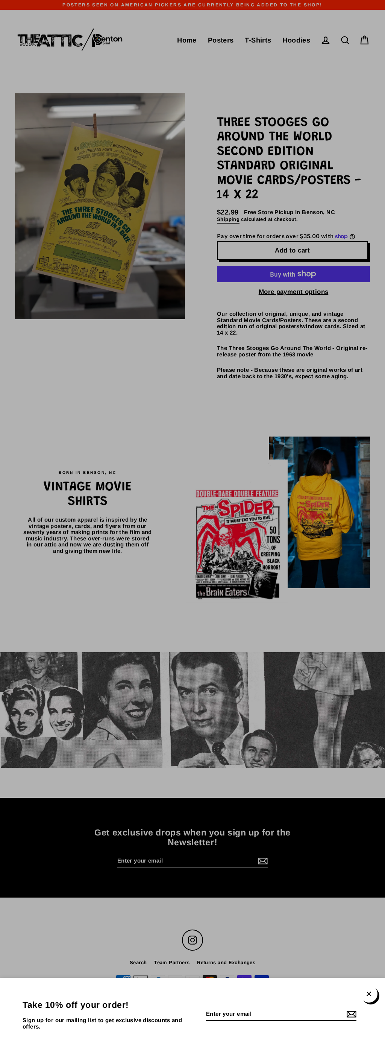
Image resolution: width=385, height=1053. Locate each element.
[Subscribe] (350, 1014)
